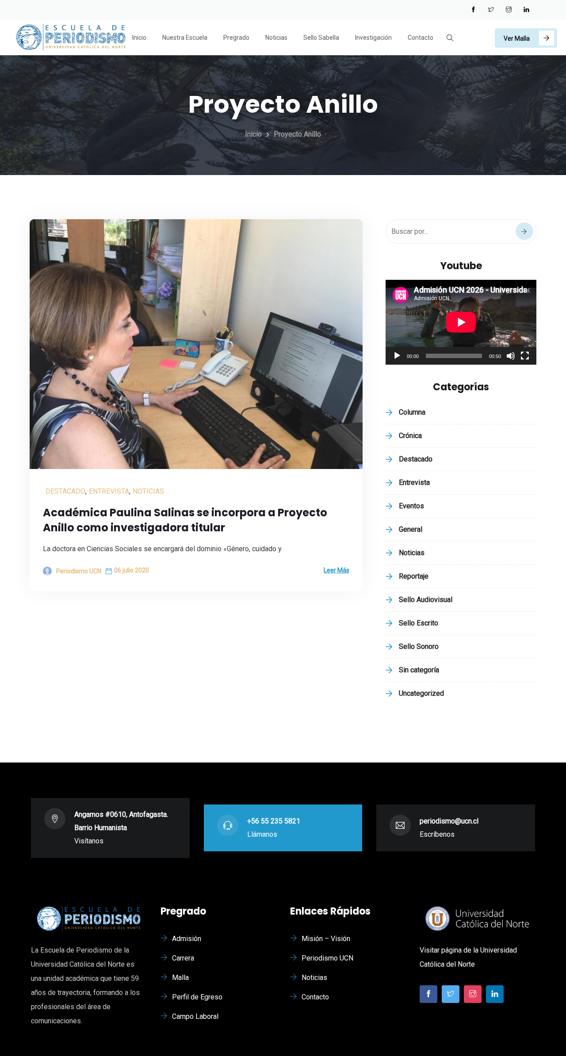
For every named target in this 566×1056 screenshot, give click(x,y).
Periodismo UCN (327, 958)
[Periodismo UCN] (70, 38)
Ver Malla (517, 38)
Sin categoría (419, 670)
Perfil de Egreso (197, 997)
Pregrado (236, 37)
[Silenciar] (510, 355)
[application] (461, 322)
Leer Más (336, 570)
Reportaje (413, 576)
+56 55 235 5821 (273, 821)
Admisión (186, 938)
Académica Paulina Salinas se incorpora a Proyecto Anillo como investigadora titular (185, 520)
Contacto (420, 37)
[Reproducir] (397, 355)
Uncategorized (421, 693)
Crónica (410, 435)
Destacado (65, 491)
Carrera (183, 958)
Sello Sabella (321, 37)
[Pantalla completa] (524, 355)
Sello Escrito (418, 623)
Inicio (139, 37)
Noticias (276, 37)
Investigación (373, 37)
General (410, 529)
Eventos (411, 506)
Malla (180, 977)
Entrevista (109, 491)
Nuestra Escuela (184, 37)
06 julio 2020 (131, 570)
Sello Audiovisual (425, 599)
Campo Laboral (195, 1016)
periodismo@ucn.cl (449, 821)
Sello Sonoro (419, 646)
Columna (412, 412)
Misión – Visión (326, 938)
